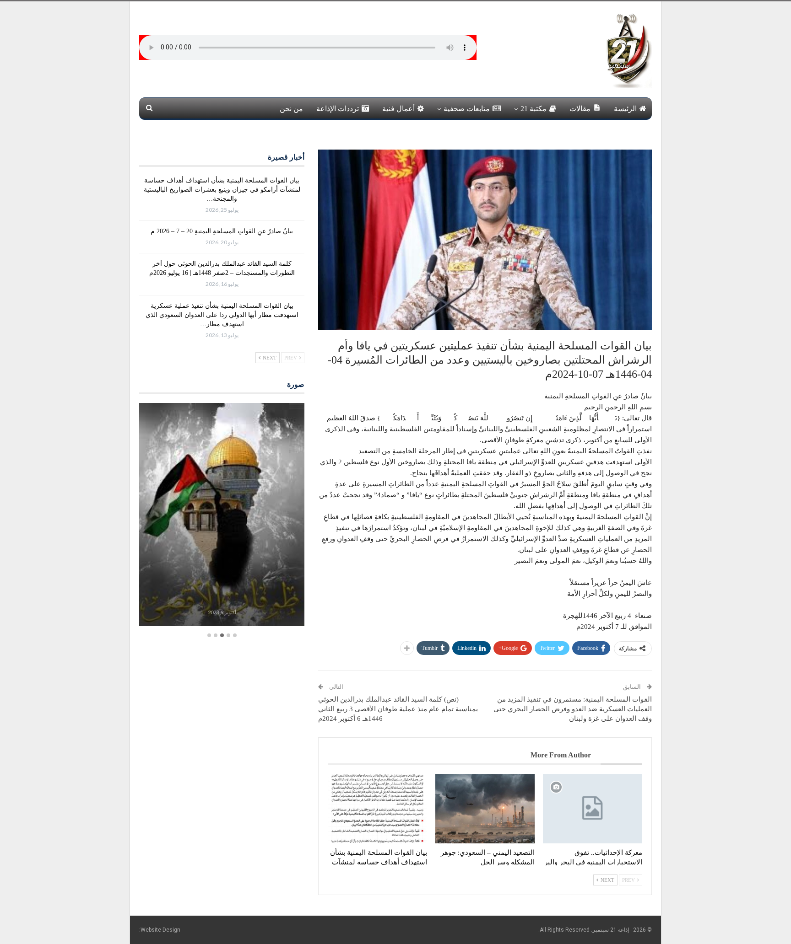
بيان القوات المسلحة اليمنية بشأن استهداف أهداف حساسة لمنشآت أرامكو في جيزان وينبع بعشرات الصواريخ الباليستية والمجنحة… (222, 189)
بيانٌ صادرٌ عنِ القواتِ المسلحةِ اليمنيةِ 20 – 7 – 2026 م (222, 231)
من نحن (291, 109)
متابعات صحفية (467, 109)
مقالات (580, 109)
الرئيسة (625, 109)
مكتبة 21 (533, 109)
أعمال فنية (398, 109)
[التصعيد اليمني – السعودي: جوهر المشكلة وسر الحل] (485, 808)
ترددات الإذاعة (337, 109)
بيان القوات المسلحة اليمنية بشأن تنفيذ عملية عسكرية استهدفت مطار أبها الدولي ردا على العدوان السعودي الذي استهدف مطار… (222, 314)
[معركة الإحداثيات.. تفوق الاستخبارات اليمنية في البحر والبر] (592, 808)
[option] (221, 515)
